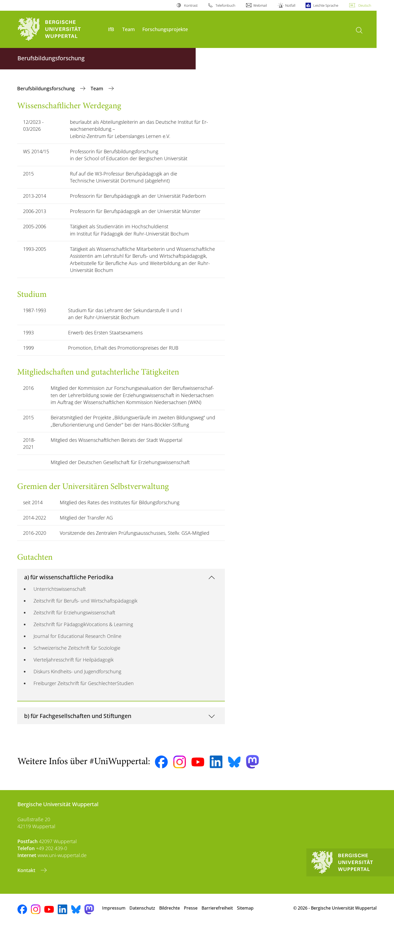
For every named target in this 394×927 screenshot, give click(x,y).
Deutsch (364, 5)
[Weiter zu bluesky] (234, 762)
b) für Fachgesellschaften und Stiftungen (77, 715)
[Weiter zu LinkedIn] (216, 762)
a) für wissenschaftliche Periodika (68, 577)
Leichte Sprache (325, 5)
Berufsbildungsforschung (46, 88)
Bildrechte (169, 908)
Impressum (113, 908)
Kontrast (190, 5)
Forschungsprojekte (165, 29)
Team (128, 29)
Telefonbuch (225, 5)
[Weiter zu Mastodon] (252, 762)
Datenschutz (142, 908)
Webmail (260, 5)
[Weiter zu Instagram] (179, 762)
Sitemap (245, 908)
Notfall (290, 5)
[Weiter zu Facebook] (161, 762)
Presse (191, 908)
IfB (111, 29)
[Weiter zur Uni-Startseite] (60, 29)
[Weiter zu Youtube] (197, 762)
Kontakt (27, 870)
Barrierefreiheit (217, 908)
